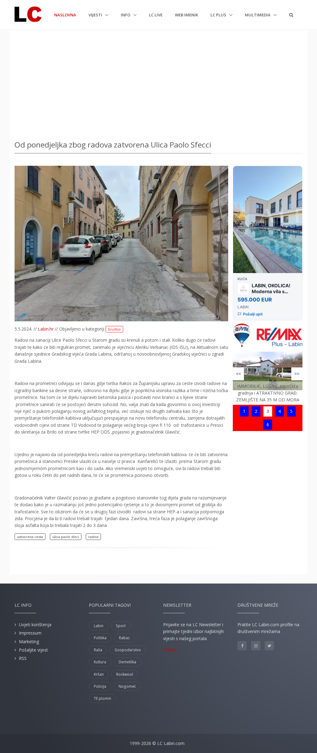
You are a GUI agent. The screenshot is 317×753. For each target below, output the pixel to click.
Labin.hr (46, 329)
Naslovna (65, 15)
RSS (23, 658)
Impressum (30, 633)
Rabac (124, 637)
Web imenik (186, 15)
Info (126, 15)
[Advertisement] (158, 83)
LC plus (219, 15)
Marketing (29, 641)
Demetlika (127, 662)
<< (238, 374)
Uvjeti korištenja (35, 624)
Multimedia (258, 15)
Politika (100, 637)
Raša (98, 649)
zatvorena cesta (30, 536)
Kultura (100, 662)
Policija (100, 686)
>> (296, 374)
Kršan (99, 674)
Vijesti (96, 15)
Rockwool (124, 674)
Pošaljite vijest (33, 650)
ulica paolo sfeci (65, 536)
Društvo (114, 329)
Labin (98, 625)
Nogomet (127, 686)
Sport (121, 625)
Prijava (170, 649)
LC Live (156, 15)
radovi (93, 536)
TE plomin (102, 698)
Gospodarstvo (128, 649)
